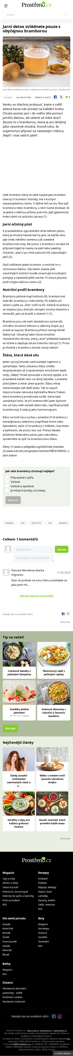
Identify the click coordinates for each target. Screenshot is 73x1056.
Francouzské (10, 941)
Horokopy (43, 928)
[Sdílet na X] (61, 97)
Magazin (43, 924)
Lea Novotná (23, 97)
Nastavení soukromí (14, 1001)
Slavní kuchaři (11, 887)
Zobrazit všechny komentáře (36, 595)
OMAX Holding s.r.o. (22, 1044)
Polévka (42, 882)
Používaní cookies (12, 997)
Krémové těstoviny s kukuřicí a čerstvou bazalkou (54, 713)
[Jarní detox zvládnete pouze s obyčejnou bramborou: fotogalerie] (36, 61)
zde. (68, 1038)
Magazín (8, 873)
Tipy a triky (9, 878)
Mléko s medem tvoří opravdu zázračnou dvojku (52, 779)
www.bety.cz (46, 1030)
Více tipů (10, 728)
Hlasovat (13, 500)
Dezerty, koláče (46, 900)
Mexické (7, 950)
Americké (8, 928)
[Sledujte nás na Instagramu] (68, 614)
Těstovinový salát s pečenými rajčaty (54, 672)
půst (50, 523)
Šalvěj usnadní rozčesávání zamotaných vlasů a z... (18, 780)
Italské (6, 946)
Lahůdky (43, 895)
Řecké (6, 954)
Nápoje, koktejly (47, 887)
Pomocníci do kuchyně (15, 891)
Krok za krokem (11, 900)
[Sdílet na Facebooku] (55, 97)
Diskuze (42, 932)
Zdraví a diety (43, 97)
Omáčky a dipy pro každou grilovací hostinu (19, 823)
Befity (7, 964)
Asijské (6, 924)
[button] (66, 15)
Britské (6, 932)
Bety (41, 918)
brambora (63, 523)
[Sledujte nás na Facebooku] (63, 614)
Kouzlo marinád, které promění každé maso (52, 821)
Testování (43, 941)
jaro (23, 523)
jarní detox (36, 523)
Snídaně (43, 878)
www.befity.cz (60, 1030)
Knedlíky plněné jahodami (19, 711)
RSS (5, 904)
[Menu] (6, 6)
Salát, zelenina (46, 904)
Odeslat (61, 549)
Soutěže (42, 937)
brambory (9, 523)
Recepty (43, 873)
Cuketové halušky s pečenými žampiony (19, 672)
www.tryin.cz (33, 1030)
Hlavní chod (45, 891)
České (6, 937)
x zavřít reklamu (63, 1053)
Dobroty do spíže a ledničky (18, 895)
